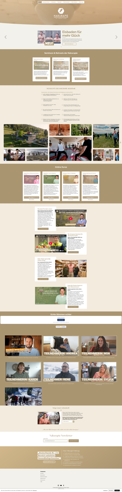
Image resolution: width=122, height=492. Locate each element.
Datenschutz (35, 490)
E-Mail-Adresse (45, 438)
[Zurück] (5, 37)
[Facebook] (63, 485)
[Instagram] (58, 485)
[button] (46, 2)
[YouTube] (61, 485)
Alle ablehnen (111, 490)
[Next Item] (120, 142)
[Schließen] (120, 490)
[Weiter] (116, 37)
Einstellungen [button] (105, 490)
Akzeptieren (117, 490)
